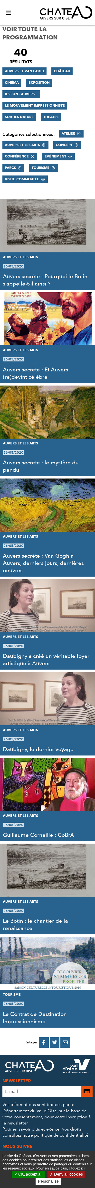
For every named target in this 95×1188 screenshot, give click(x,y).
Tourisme (40, 168)
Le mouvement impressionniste (35, 105)
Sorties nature (19, 117)
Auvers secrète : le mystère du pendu (41, 466)
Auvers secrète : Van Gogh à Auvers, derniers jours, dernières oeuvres (43, 563)
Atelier (68, 133)
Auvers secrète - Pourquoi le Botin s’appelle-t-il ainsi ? (45, 280)
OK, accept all (29, 1174)
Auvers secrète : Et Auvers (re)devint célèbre (35, 373)
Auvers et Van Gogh (24, 71)
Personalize (48, 1181)
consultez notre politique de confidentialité (45, 1135)
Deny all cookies (68, 1174)
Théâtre (51, 117)
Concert (64, 145)
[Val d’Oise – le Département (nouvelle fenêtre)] (76, 1067)
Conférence (17, 156)
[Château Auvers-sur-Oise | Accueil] (66, 12)
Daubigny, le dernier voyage (38, 749)
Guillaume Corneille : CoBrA (38, 835)
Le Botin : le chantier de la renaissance (35, 924)
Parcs (10, 168)
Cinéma (12, 82)
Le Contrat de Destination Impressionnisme (35, 1018)
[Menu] (8, 13)
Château (62, 71)
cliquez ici (77, 1168)
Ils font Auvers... (21, 94)
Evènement (55, 156)
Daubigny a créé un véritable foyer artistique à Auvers (46, 660)
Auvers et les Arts (22, 145)
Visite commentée (22, 179)
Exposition (39, 82)
